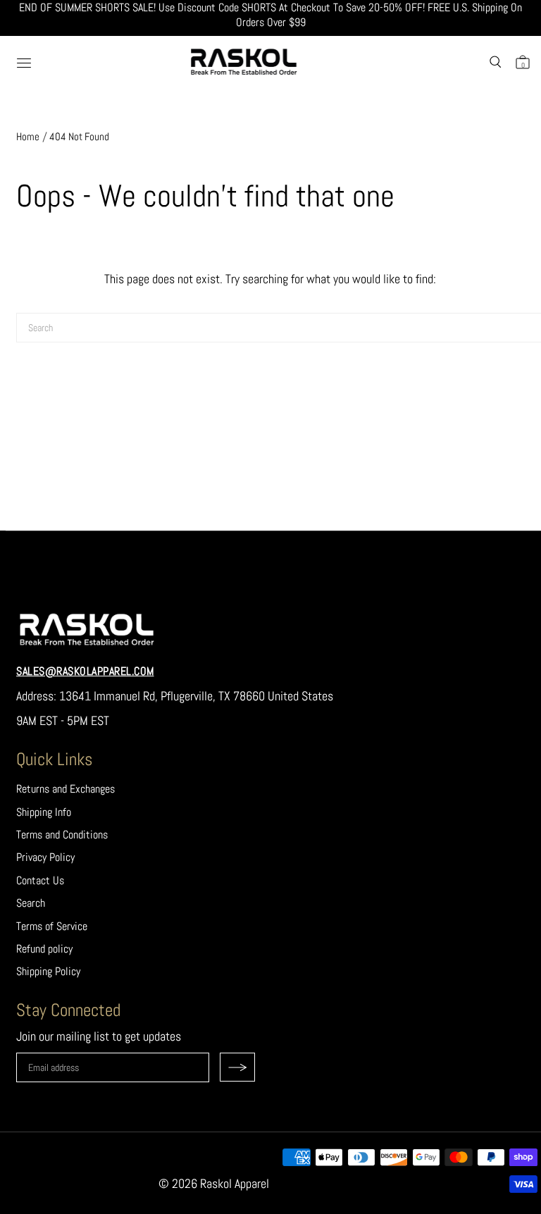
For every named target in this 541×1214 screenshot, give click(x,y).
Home (27, 136)
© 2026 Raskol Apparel (213, 1183)
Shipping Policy (48, 971)
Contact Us (40, 880)
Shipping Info (43, 812)
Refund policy (44, 948)
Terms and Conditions (62, 834)
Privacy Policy (45, 857)
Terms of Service (51, 926)
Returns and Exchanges (65, 788)
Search (30, 903)
